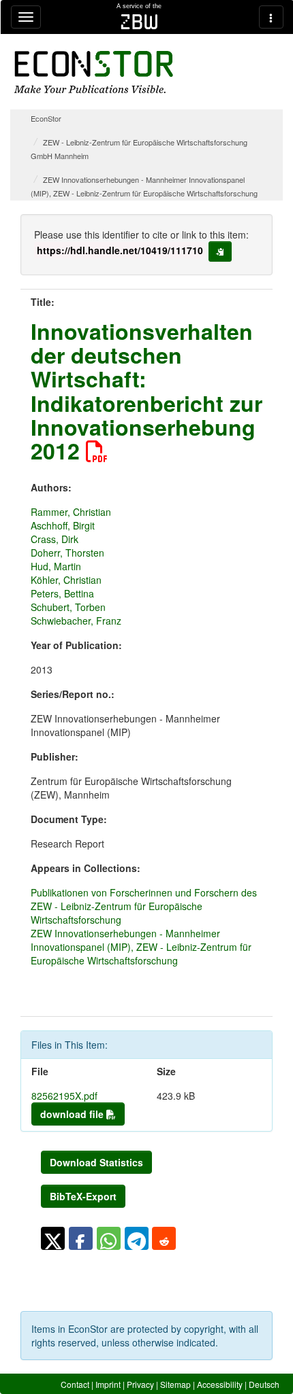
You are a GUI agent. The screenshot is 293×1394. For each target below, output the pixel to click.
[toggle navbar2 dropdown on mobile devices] (271, 17)
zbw (139, 22)
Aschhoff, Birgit (63, 525)
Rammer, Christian (71, 512)
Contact (75, 1384)
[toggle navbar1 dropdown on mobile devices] (26, 17)
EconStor (46, 118)
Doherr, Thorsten (67, 552)
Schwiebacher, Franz (76, 620)
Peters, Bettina (62, 593)
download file (73, 1114)
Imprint (108, 1384)
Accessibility (220, 1384)
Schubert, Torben (68, 607)
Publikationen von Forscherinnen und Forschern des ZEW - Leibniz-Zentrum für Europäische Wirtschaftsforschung (144, 906)
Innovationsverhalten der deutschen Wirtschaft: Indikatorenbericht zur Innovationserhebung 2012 (146, 390)
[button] (53, 1238)
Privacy (140, 1384)
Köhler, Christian (66, 580)
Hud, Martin (56, 566)
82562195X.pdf (64, 1095)
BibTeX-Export (83, 1196)
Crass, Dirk (54, 539)
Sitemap (175, 1384)
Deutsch (264, 1384)
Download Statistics (96, 1162)
